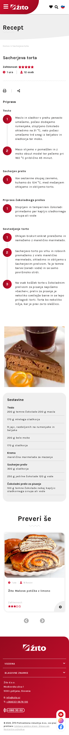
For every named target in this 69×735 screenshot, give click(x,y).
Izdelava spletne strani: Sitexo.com (32, 726)
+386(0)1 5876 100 (17, 701)
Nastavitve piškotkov (14, 729)
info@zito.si (13, 697)
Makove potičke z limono (29, 590)
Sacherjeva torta (20, 46)
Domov (6, 46)
